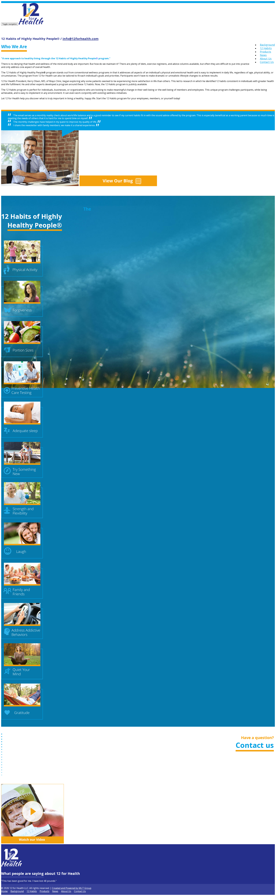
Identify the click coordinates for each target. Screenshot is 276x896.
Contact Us (267, 62)
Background (267, 44)
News (263, 55)
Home (4, 891)
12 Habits (266, 48)
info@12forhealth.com (80, 38)
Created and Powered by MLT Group (71, 888)
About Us (266, 58)
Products (265, 51)
